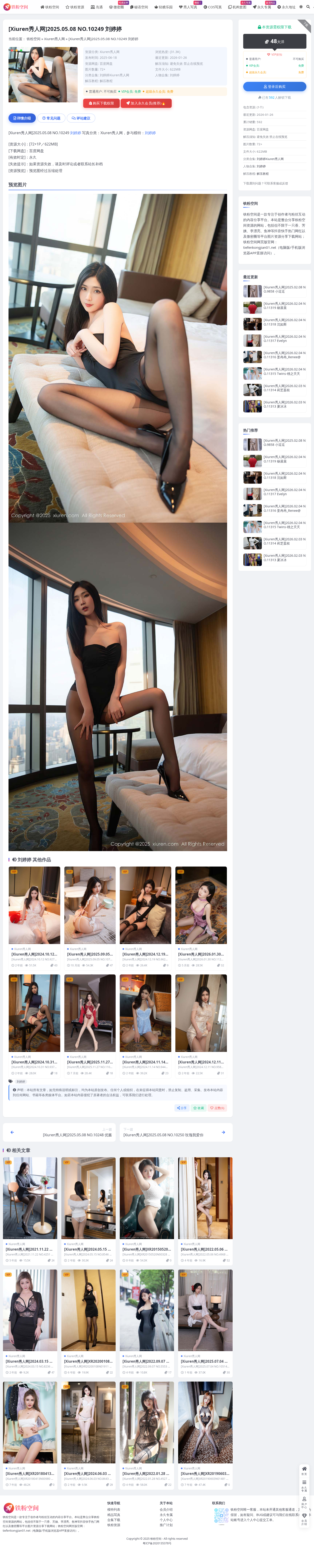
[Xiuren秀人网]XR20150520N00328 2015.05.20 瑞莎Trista (147, 1251)
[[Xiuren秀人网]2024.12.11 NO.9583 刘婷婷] (201, 1013)
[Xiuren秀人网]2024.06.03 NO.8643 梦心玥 (87, 1475)
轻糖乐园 (166, 7)
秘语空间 (141, 7)
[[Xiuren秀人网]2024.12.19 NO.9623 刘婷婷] (145, 905)
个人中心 (166, 1520)
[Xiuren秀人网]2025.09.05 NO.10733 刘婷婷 (88, 956)
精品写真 (113, 1515)
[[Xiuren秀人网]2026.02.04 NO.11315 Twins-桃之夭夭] (252, 373)
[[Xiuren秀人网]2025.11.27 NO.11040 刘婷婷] (90, 1013)
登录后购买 (277, 87)
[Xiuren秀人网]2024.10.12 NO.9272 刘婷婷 (32, 956)
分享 (184, 1108)
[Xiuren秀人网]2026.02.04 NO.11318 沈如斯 (285, 322)
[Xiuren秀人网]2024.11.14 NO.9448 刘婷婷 (144, 1064)
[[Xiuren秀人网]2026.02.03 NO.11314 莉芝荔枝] (252, 390)
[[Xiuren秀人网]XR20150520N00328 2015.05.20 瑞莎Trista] (147, 1198)
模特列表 (113, 1509)
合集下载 (113, 1520)
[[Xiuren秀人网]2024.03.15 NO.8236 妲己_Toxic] (30, 1310)
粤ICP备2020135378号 (157, 1543)
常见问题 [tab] (53, 118)
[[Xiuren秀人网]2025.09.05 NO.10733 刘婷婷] (90, 905)
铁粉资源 (77, 7)
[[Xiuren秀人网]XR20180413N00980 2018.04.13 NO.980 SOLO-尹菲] (30, 1422)
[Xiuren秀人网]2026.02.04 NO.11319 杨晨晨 (285, 305)
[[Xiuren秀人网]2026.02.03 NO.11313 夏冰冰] (252, 406)
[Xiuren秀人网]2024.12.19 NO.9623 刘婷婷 (144, 956)
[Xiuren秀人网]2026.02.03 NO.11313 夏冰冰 (285, 404)
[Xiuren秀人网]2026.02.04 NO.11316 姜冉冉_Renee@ (285, 355)
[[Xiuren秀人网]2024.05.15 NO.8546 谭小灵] (88, 1198)
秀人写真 (190, 5)
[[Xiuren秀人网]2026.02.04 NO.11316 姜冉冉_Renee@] (252, 357)
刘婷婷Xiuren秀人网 (114, 75)
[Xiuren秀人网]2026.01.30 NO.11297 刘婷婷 (199, 956)
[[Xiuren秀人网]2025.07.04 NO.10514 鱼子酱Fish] (205, 1310)
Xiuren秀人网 (54, 38)
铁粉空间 (52, 7)
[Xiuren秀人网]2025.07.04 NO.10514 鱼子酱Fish (204, 1363)
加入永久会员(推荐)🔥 (148, 103)
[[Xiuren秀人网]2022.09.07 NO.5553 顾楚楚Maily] (147, 1310)
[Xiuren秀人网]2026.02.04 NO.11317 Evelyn (285, 338)
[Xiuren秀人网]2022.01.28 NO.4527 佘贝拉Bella (146, 1475)
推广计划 (166, 1525)
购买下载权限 (103, 103)
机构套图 (239, 5)
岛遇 (99, 7)
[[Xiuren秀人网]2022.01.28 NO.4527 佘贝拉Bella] (147, 1422)
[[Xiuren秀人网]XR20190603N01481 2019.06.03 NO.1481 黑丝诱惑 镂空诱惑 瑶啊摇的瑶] (205, 1422)
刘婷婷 (175, 75)
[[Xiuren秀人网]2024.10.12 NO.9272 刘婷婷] (34, 905)
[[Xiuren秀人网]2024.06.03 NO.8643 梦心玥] (88, 1422)
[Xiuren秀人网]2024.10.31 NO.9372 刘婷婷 (32, 1064)
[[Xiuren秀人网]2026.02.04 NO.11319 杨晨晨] (252, 308)
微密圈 (119, 5)
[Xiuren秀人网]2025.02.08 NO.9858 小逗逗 (285, 289)
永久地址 (289, 7)
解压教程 (106, 81)
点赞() (219, 1108)
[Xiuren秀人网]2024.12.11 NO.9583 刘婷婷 (199, 1064)
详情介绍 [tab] (24, 118)
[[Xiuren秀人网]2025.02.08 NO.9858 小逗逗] (252, 291)
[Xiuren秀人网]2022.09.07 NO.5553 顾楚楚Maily (146, 1363)
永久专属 (264, 5)
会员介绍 (166, 1509)
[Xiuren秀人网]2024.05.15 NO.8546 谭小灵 (87, 1251)
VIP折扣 (276, 54)
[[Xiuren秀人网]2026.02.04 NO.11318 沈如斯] (252, 324)
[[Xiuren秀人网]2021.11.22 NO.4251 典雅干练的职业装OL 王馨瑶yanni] (30, 1198)
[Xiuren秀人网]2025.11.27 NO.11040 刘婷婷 (88, 1064)
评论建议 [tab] (83, 118)
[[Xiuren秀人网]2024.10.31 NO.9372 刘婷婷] (34, 1013)
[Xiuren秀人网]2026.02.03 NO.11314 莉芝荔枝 (285, 388)
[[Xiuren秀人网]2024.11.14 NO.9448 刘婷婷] (145, 1013)
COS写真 (215, 7)
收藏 (201, 1108)
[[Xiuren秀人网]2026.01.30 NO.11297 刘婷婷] (201, 905)
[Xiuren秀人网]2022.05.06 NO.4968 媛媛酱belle (204, 1251)
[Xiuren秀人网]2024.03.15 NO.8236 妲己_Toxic (29, 1363)
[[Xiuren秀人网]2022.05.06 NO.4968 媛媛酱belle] (205, 1198)
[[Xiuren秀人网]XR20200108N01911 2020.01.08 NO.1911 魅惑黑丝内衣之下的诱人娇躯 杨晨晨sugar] (88, 1310)
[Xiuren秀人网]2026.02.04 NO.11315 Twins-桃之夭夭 (285, 371)
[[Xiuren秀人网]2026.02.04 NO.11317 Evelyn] (252, 340)
